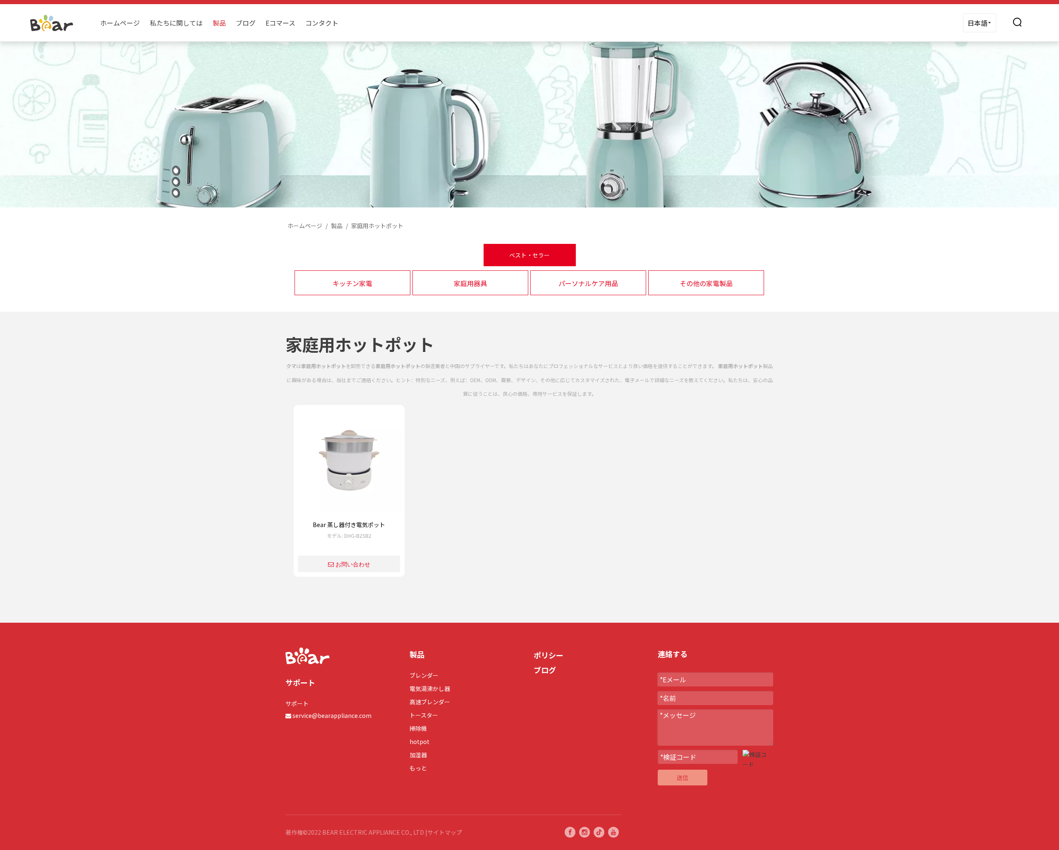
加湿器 (418, 755)
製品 (219, 23)
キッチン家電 (352, 283)
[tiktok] (599, 832)
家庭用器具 (470, 283)
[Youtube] (613, 832)
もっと (418, 768)
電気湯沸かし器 (430, 688)
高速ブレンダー (430, 702)
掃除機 (418, 728)
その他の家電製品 (706, 283)
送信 (682, 777)
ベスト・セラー (529, 255)
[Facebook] (570, 832)
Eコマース (280, 23)
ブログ (246, 23)
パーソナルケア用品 (588, 283)
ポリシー (548, 655)
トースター (424, 715)
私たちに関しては (176, 23)
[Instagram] (584, 832)
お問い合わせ (352, 564)
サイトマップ (444, 832)
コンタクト (321, 23)
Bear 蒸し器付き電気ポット (349, 524)
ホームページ (120, 23)
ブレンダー (424, 675)
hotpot (419, 741)
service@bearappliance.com (331, 715)
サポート (297, 703)
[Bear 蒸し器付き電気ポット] (349, 462)
